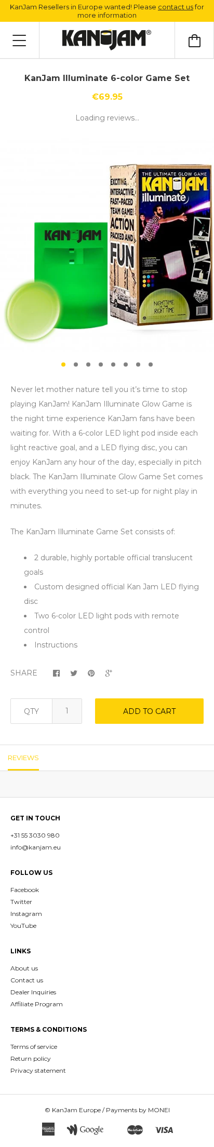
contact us (175, 7)
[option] (107, 245)
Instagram (26, 913)
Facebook (24, 890)
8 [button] (151, 364)
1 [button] (63, 364)
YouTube (23, 925)
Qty (31, 711)
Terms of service (33, 1046)
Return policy (30, 1058)
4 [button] (101, 364)
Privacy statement (38, 1070)
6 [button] (126, 364)
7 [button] (138, 364)
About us (24, 968)
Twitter (21, 902)
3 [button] (88, 364)
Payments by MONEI (138, 1110)
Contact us (26, 980)
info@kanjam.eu (35, 847)
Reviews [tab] (23, 757)
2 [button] (76, 364)
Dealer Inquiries (33, 992)
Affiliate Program (36, 1004)
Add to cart (149, 711)
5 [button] (113, 364)
